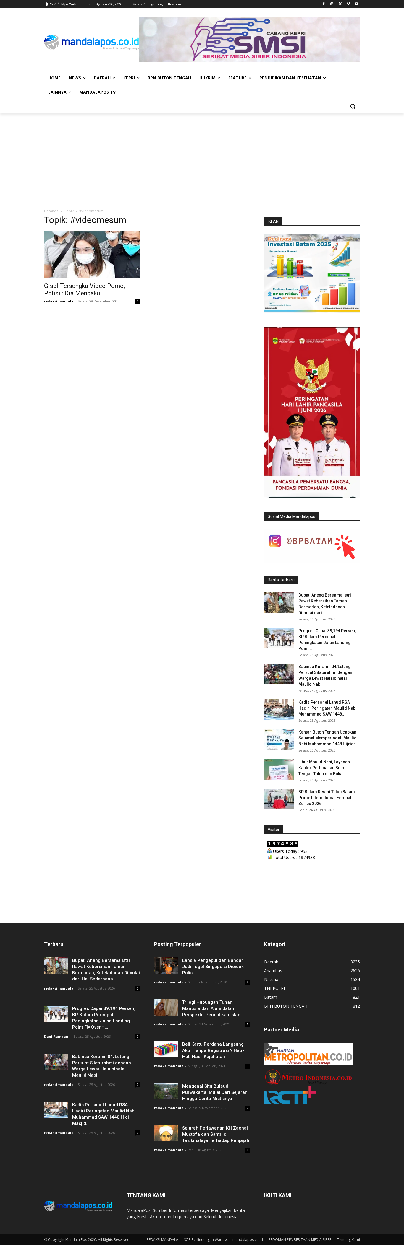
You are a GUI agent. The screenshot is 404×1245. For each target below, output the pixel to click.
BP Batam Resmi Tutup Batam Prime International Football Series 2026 (326, 797)
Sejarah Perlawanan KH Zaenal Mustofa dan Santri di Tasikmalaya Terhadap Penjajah (215, 1134)
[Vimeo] (348, 4)
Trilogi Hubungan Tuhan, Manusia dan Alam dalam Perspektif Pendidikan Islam (212, 1008)
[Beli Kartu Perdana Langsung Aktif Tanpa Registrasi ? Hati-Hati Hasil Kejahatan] (166, 1049)
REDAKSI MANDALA (162, 1239)
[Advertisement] (202, 157)
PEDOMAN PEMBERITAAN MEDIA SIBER (300, 1239)
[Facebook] (323, 4)
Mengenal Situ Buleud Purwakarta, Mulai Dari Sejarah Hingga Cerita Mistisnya (215, 1092)
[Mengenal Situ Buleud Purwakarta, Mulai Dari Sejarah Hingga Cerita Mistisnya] (166, 1091)
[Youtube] (356, 4)
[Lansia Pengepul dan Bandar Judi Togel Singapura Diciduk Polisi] (166, 965)
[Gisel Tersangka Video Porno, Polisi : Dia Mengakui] (92, 254)
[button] (353, 106)
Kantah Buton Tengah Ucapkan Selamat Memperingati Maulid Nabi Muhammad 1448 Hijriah (327, 738)
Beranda (51, 211)
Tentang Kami (348, 1239)
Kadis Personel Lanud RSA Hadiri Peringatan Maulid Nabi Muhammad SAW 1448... (327, 708)
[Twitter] (340, 4)
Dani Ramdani (57, 1036)
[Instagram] (332, 4)
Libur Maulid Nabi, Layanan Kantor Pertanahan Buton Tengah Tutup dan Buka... (324, 768)
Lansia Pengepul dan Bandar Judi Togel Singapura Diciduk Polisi (213, 966)
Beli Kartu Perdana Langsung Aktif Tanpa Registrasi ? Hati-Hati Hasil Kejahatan (213, 1050)
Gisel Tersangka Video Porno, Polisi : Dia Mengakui (84, 289)
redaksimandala (59, 301)
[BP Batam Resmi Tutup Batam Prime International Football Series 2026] (279, 799)
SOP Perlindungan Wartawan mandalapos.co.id (223, 1239)
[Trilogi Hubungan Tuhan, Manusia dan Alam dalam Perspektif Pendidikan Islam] (166, 1007)
